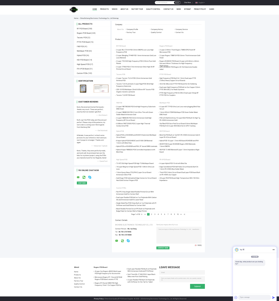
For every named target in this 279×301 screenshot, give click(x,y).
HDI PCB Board (82, 60)
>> (181, 214)
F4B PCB (80, 46)
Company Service (182, 29)
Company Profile (132, 29)
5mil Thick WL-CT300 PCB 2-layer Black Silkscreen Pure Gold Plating (141, 275)
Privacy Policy (200, 9)
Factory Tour (137, 9)
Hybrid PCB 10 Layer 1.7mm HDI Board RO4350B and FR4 (179, 141)
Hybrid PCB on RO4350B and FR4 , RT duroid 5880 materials (136, 146)
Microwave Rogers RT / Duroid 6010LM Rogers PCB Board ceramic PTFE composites (108, 278)
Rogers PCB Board (84, 33)
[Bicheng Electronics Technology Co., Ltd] (74, 9)
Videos (114, 9)
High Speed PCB (83, 64)
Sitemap (187, 9)
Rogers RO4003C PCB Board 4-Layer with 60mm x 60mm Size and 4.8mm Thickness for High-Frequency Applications (179, 63)
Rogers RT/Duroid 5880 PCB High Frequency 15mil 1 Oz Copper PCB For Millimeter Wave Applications (108, 284)
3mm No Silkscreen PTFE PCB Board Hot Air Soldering (178, 84)
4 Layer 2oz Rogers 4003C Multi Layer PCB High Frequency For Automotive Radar (108, 272)
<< (145, 214)
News (179, 9)
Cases (211, 9)
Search (177, 2)
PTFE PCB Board (83, 42)
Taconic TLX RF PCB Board (125, 95)
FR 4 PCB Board (83, 69)
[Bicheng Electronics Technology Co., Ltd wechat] (85, 177)
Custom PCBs (82, 73)
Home (95, 9)
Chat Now (187, 2)
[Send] (273, 297)
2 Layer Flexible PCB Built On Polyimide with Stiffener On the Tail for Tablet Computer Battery (141, 281)
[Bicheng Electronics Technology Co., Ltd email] (79, 177)
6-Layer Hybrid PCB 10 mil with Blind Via (173, 163)
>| (184, 214)
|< (141, 214)
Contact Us (168, 9)
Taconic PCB (82, 38)
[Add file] (235, 297)
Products (104, 9)
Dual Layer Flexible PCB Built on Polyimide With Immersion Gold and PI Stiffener (142, 270)
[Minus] (273, 249)
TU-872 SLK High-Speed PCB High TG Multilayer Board (135, 163)
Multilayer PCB (82, 51)
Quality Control (153, 9)
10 (178, 214)
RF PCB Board (82, 29)
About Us (124, 9)
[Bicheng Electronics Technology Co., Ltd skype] (91, 177)
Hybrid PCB (81, 55)
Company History (157, 29)
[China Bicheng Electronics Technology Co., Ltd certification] (83, 89)
